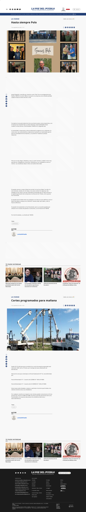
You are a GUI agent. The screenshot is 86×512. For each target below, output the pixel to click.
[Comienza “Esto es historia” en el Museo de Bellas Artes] (71, 275)
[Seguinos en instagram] (23, 473)
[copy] (74, 27)
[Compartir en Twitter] (70, 27)
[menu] (7, 9)
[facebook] (68, 27)
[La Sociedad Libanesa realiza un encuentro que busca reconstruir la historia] (33, 275)
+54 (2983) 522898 (15, 505)
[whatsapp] (65, 27)
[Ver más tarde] (63, 27)
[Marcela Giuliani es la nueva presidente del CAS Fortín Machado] (14, 275)
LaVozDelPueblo (22, 234)
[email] (72, 27)
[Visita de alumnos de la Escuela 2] (52, 275)
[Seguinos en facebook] (25, 473)
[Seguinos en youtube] (18, 473)
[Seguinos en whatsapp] (15, 473)
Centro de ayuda (57, 505)
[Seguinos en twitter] (20, 473)
